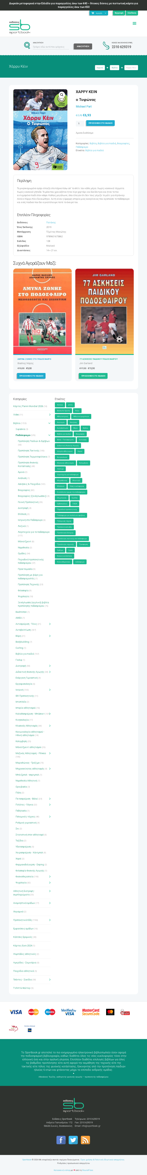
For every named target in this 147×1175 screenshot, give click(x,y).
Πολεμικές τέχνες (25, 816)
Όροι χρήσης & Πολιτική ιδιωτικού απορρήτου (102, 1159)
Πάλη (18, 792)
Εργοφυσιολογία (24, 683)
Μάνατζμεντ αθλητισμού (28, 747)
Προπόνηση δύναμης (65, 533)
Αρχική (100, 68)
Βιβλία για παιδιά (107, 143)
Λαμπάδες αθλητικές (24, 954)
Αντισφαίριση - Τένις (26, 624)
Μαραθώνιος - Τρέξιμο (27, 762)
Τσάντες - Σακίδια (22, 979)
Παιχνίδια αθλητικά (23, 971)
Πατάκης (51, 222)
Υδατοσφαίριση (23, 846)
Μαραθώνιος (62, 480)
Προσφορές (83, 544)
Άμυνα (21, 472)
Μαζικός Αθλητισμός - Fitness (31, 753)
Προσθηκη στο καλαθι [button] (31, 376)
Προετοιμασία (25, 569)
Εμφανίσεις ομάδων (23, 928)
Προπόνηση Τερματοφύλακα (32, 456)
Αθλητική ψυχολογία (81, 416)
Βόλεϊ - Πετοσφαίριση (65, 440)
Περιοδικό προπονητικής (67, 509)
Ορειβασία (21, 786)
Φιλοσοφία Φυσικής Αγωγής (30, 870)
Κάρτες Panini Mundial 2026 (28, 406)
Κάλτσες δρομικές (22, 937)
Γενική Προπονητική (28, 502)
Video (16, 414)
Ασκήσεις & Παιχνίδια (29, 484)
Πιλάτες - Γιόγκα (24, 804)
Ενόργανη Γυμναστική (27, 677)
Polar (77, 411)
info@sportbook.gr (91, 1126)
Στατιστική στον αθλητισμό (30, 834)
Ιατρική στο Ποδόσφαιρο (30, 520)
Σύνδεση (132, 13)
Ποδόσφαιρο (82, 147)
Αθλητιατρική (62, 416)
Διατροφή (23, 508)
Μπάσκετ (61, 486)
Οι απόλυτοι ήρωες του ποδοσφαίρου (71, 492)
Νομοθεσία (23, 547)
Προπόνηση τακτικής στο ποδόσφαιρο (72, 539)
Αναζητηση (83, 46)
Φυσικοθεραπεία (24, 876)
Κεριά (80, 451)
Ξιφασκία (20, 429)
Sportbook (26, 1159)
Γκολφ (19, 660)
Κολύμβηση (21, 741)
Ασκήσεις (73, 422)
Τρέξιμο (60, 550)
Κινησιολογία (22, 719)
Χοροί (18, 858)
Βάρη (18, 636)
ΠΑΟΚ (74, 504)
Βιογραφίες (123, 143)
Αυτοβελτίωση (23, 629)
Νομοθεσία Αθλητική (26, 780)
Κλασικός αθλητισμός (65, 463)
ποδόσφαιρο (79, 562)
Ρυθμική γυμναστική (26, 822)
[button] (62, 95)
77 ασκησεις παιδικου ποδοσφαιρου (98, 359)
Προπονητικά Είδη (22, 920)
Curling (19, 648)
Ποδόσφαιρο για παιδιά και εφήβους (71, 515)
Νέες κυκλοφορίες (77, 486)
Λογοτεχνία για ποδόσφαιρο (68, 475)
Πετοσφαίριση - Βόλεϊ (27, 798)
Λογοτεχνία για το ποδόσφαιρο (33, 532)
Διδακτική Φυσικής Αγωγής (30, 672)
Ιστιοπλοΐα (21, 701)
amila (70, 405)
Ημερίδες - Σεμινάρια (24, 962)
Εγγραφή (119, 13)
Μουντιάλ (76, 480)
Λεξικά (22, 526)
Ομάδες (22, 553)
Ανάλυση (22, 478)
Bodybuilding (22, 641)
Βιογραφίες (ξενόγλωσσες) (32, 496)
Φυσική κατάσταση (64, 556)
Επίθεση (22, 514)
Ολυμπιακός (62, 498)
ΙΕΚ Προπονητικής (25, 695)
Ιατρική (19, 689)
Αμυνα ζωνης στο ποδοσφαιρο (34, 359)
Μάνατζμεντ (24, 541)
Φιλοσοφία (23, 590)
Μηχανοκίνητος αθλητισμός (30, 768)
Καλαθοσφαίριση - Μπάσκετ (30, 713)
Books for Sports (63, 411)
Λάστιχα (60, 469)
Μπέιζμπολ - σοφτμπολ (27, 774)
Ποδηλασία (21, 810)
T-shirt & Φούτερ (21, 988)
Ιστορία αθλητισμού (26, 707)
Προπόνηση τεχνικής (65, 544)
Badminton (21, 612)
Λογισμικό (18, 911)
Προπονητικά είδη (64, 527)
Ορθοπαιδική (62, 504)
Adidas (60, 405)
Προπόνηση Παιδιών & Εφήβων (34, 441)
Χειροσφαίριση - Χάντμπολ (29, 852)
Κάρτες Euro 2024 (22, 945)
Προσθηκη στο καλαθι (100, 123)
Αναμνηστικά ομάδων (24, 903)
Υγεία (70, 550)
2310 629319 (121, 47)
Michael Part (84, 106)
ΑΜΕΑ (19, 617)
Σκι (17, 828)
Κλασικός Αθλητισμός (27, 725)
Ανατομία (61, 422)
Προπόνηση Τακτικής (28, 450)
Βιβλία (115, 68)
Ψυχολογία (23, 596)
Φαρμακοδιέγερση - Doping (30, 864)
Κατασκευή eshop (62, 1170)
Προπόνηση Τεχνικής (28, 584)
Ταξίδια (19, 840)
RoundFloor (87, 1170)
